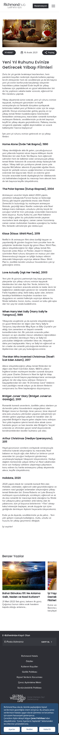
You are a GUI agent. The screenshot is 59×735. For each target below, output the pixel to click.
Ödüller (29, 661)
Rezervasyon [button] (40, 6)
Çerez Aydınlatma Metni (29, 682)
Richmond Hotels (29, 656)
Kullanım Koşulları (29, 666)
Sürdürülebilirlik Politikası (29, 687)
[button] (52, 6)
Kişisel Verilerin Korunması (29, 677)
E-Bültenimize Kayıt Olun (16, 635)
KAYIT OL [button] (46, 642)
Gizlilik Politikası (29, 672)
